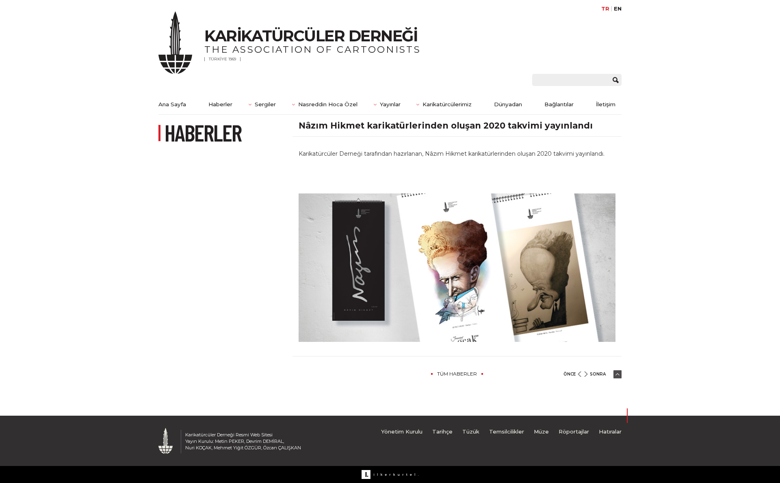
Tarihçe (442, 431)
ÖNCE (569, 374)
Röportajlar (574, 431)
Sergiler (265, 104)
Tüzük (470, 431)
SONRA (598, 374)
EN (618, 8)
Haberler (220, 104)
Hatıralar (610, 431)
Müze (541, 431)
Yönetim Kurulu (401, 431)
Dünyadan (508, 104)
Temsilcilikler (506, 431)
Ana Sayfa (172, 104)
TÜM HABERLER (457, 374)
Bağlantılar (559, 104)
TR (605, 8)
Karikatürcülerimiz (447, 104)
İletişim (605, 104)
